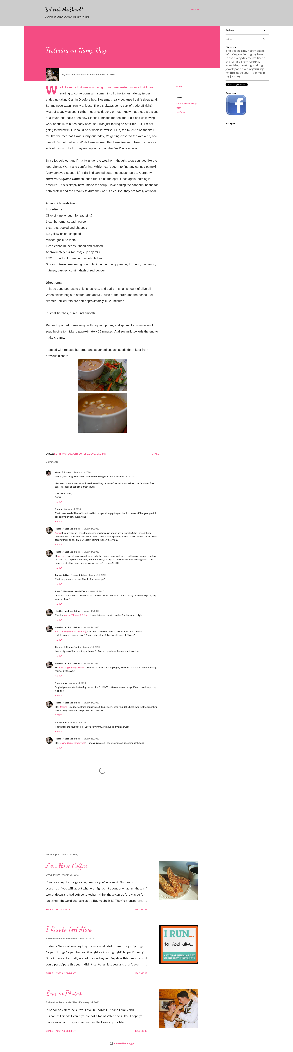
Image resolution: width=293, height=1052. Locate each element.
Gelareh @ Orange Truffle (68, 647)
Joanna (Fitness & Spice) (76, 615)
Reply (58, 501)
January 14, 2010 (91, 528)
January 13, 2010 (82, 472)
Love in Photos (63, 993)
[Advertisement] (97, 815)
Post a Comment (66, 973)
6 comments (63, 909)
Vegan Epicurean (63, 472)
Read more (140, 909)
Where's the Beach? (64, 9)
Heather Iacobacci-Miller (67, 528)
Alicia (58, 532)
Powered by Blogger (124, 1043)
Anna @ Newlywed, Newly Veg (70, 591)
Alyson (58, 509)
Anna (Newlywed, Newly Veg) (70, 631)
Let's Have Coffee (66, 866)
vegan (178, 107)
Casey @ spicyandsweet (72, 742)
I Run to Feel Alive (68, 929)
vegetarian (180, 112)
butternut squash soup (186, 103)
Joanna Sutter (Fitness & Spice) (71, 575)
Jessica (64, 706)
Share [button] (179, 86)
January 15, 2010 (77, 722)
